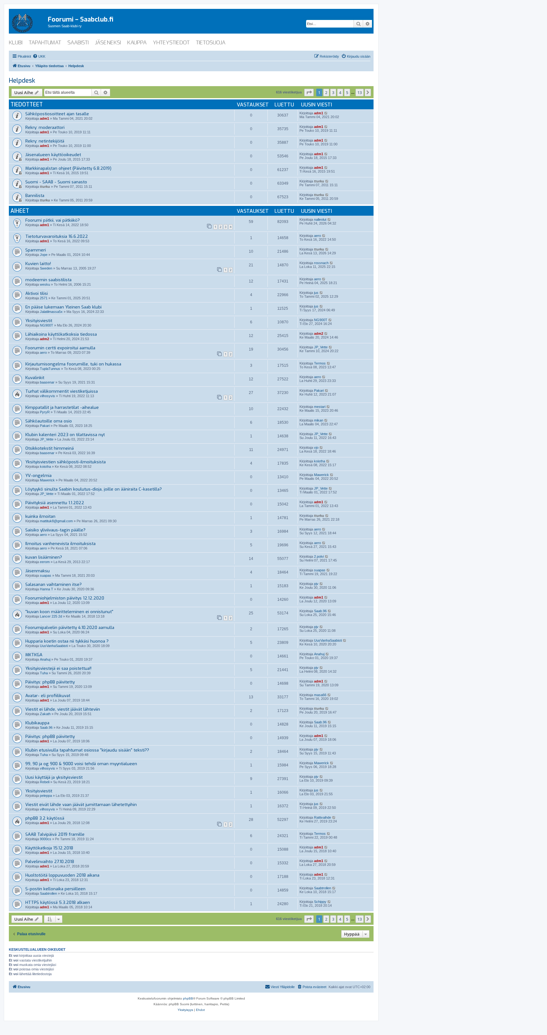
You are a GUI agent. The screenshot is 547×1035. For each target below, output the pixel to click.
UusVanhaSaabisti (54, 646)
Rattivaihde (322, 817)
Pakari (319, 390)
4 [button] (340, 92)
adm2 (44, 339)
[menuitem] (39, 56)
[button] (309, 92)
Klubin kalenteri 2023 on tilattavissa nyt (65, 434)
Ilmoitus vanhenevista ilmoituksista (60, 543)
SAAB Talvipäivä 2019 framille (55, 834)
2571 (43, 298)
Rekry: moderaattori (45, 127)
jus (316, 293)
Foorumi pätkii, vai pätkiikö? (52, 220)
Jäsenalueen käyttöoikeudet (53, 154)
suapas (45, 575)
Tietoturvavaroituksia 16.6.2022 (56, 236)
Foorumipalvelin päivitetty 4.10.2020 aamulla (69, 627)
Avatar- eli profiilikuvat (47, 695)
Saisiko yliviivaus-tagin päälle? (55, 530)
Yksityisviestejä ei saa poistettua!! (58, 668)
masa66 (320, 695)
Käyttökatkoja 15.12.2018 (49, 848)
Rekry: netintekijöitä (44, 141)
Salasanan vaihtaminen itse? (53, 584)
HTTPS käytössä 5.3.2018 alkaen (57, 902)
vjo (316, 447)
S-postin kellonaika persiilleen (55, 889)
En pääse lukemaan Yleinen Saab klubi (63, 307)
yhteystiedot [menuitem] (171, 42)
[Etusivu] (28, 21)
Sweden (46, 268)
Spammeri (35, 250)
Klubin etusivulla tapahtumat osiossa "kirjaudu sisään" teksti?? (87, 750)
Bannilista (34, 195)
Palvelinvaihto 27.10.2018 (49, 861)
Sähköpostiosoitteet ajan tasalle (57, 114)
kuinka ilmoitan (40, 516)
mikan (318, 420)
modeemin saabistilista (48, 280)
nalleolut (320, 219)
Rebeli (44, 782)
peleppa (46, 795)
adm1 (44, 118)
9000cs (45, 839)
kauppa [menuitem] (137, 42)
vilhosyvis (47, 396)
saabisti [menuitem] (78, 42)
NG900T (46, 325)
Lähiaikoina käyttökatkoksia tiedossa (61, 334)
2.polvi (319, 556)
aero (317, 236)
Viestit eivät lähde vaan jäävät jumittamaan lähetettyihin (81, 804)
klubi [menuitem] (15, 42)
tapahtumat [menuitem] (45, 42)
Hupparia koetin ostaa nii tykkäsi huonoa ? (67, 641)
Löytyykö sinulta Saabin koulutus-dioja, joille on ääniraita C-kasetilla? (93, 489)
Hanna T (46, 589)
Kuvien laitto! (38, 263)
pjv (316, 584)
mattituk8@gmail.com (56, 521)
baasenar (47, 382)
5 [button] (347, 92)
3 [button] (333, 92)
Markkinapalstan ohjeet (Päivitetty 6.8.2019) (68, 168)
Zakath (45, 714)
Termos (320, 363)
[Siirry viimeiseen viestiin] (326, 113)
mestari (319, 407)
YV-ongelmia (38, 475)
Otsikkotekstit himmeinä (49, 448)
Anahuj (45, 659)
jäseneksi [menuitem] (108, 42)
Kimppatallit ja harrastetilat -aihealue (62, 407)
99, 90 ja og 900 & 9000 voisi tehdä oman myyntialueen (81, 763)
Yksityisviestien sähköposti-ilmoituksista (65, 462)
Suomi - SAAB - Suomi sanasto (56, 182)
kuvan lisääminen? (43, 557)
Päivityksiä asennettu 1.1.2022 (54, 502)
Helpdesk (22, 80)
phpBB (188, 998)
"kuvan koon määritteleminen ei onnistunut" (69, 611)
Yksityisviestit (38, 320)
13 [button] (359, 92)
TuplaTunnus (50, 369)
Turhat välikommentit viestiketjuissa (61, 391)
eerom (45, 562)
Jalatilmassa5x (51, 312)
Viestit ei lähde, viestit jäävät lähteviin (62, 709)
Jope (43, 255)
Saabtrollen (48, 893)
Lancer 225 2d (51, 616)
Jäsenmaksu (37, 571)
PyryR (45, 412)
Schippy (320, 902)
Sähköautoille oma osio (48, 421)
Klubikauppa (37, 723)
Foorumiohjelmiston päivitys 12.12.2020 (64, 598)
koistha (45, 466)
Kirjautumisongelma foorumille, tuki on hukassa (73, 364)
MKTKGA (33, 654)
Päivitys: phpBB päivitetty (50, 682)
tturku (45, 186)
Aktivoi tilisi (36, 293)
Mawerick (47, 480)
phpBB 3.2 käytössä (44, 818)
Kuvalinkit (34, 377)
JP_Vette (321, 347)
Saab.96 (320, 611)
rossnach (321, 263)
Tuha (44, 673)
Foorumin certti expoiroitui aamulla (60, 348)
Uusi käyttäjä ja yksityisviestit (54, 777)
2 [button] (326, 92)
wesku (45, 284)
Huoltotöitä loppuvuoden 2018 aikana (62, 875)
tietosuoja (210, 42)
